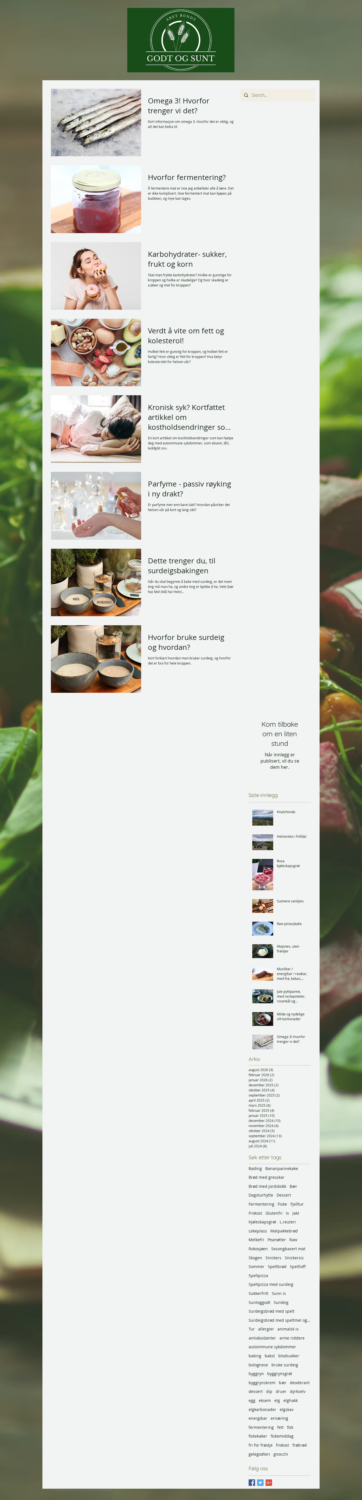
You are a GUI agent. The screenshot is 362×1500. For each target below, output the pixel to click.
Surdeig (281, 1302)
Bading (255, 1168)
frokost (282, 1445)
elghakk (290, 1400)
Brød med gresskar (267, 1177)
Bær (293, 1186)
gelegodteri (259, 1454)
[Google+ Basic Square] (269, 1482)
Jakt (295, 1213)
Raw (293, 1239)
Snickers (273, 1257)
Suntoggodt (259, 1302)
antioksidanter (262, 1338)
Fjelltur (297, 1204)
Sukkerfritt (258, 1293)
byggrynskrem (262, 1382)
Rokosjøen (258, 1248)
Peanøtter (277, 1239)
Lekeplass (258, 1231)
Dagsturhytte (261, 1195)
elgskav (287, 1409)
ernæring (279, 1418)
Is (287, 1213)
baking (255, 1355)
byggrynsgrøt (279, 1373)
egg (252, 1400)
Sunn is (279, 1293)
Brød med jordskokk (267, 1186)
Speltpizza (258, 1275)
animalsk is (288, 1329)
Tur (252, 1329)
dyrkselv (297, 1391)
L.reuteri (288, 1222)
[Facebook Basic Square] (252, 1482)
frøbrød (299, 1445)
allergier (266, 1329)
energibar (258, 1418)
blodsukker (288, 1355)
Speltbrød (277, 1266)
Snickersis (294, 1257)
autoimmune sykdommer (272, 1346)
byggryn (256, 1373)
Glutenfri (274, 1213)
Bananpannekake (281, 1168)
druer (281, 1391)
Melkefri (256, 1239)
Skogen (255, 1257)
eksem (265, 1400)
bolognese (258, 1364)
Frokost (255, 1213)
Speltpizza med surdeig (271, 1284)
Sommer (256, 1266)
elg (277, 1400)
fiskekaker (258, 1436)
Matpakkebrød (284, 1231)
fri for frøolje (261, 1445)
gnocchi (280, 1454)
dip (269, 1391)
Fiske (282, 1204)
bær (282, 1382)
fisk (290, 1427)
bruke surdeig (285, 1364)
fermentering (261, 1427)
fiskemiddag (282, 1436)
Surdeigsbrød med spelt (271, 1311)
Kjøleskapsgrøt (262, 1222)
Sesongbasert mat (288, 1248)
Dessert (284, 1195)
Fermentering (261, 1204)
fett (280, 1427)
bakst (270, 1355)
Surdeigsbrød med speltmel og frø (280, 1320)
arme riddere (292, 1338)
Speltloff (298, 1266)
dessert (256, 1391)
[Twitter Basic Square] (260, 1482)
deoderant (300, 1382)
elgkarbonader (262, 1409)
